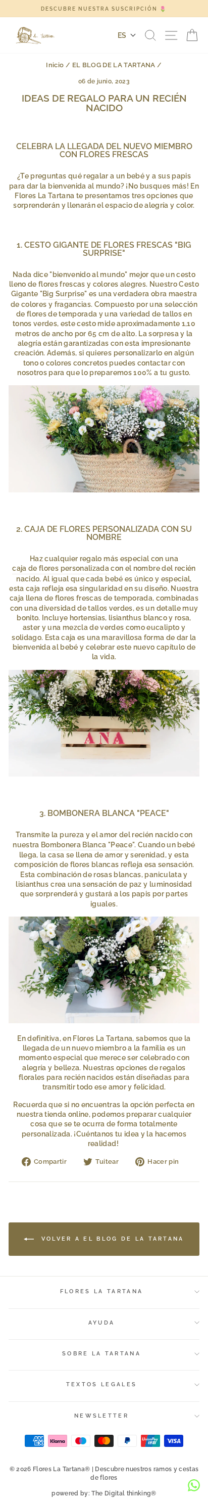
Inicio (55, 65)
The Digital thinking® (123, 1493)
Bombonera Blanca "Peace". (88, 845)
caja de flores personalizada (60, 568)
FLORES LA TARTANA (101, 1291)
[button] (127, 35)
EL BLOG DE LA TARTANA (113, 65)
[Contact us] (194, 1485)
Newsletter (101, 1416)
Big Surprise (63, 294)
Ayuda (101, 1322)
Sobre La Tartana (101, 1353)
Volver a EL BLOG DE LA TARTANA (111, 1238)
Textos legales (101, 1384)
